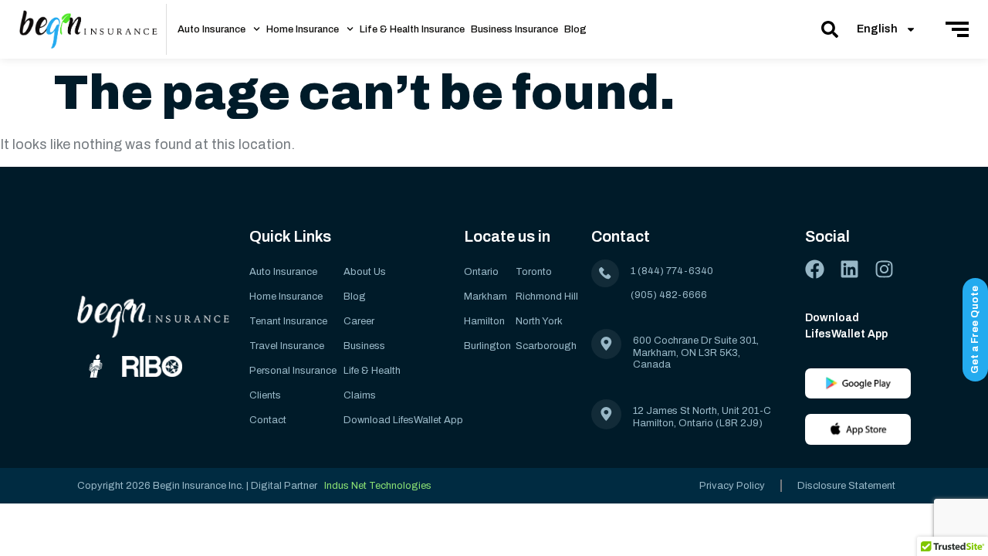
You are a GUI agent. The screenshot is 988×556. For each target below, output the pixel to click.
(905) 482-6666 (669, 295)
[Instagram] (884, 269)
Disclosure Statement (846, 485)
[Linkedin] (849, 269)
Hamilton (484, 321)
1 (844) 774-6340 (672, 271)
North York (539, 321)
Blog (575, 29)
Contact (267, 420)
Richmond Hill (547, 296)
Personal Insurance (293, 370)
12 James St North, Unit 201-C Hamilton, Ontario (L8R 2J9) (703, 417)
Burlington (487, 346)
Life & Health (372, 370)
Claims (359, 395)
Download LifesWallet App (403, 420)
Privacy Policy (732, 485)
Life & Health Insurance (412, 29)
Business (364, 346)
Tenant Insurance (288, 321)
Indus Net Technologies (377, 485)
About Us (364, 271)
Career (358, 321)
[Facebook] (814, 269)
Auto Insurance (211, 29)
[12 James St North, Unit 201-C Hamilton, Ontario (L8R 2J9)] (606, 414)
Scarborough (546, 346)
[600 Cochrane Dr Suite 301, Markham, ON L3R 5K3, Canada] (606, 344)
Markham (485, 296)
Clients (265, 395)
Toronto (534, 271)
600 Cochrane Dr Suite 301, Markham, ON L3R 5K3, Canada (696, 352)
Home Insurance (302, 29)
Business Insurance (514, 29)
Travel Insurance (286, 346)
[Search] (829, 29)
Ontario (481, 271)
